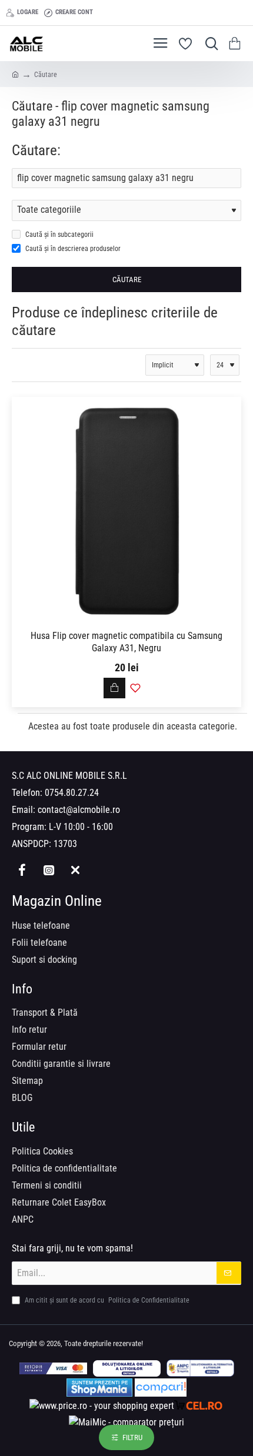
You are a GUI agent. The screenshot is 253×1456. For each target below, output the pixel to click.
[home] (15, 74)
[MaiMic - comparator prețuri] (126, 1422)
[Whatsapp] (75, 870)
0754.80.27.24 (72, 792)
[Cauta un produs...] (209, 43)
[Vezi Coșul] (237, 43)
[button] (114, 688)
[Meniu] (160, 43)
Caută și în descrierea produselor (72, 249)
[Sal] (200, 1368)
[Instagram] (48, 870)
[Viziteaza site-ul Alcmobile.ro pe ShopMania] (99, 1387)
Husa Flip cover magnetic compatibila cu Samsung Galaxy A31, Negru (126, 642)
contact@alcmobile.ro (79, 809)
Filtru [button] (132, 1437)
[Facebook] (22, 870)
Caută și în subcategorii (59, 234)
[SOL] (127, 1368)
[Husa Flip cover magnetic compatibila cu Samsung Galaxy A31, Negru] (126, 511)
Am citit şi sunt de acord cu (106, 1300)
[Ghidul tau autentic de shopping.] (161, 1387)
